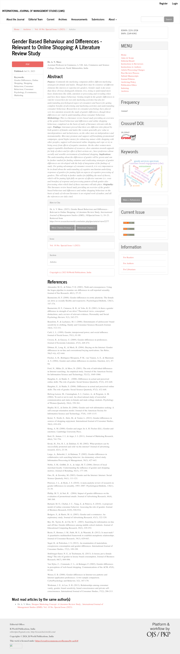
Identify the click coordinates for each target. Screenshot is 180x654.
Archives (62, 19)
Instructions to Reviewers (132, 63)
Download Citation (85, 227)
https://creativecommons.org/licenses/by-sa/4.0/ (56, 640)
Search (169, 19)
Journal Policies (128, 79)
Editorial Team (36, 19)
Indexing (125, 88)
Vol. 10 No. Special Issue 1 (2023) (50, 29)
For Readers (128, 257)
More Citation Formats (62, 227)
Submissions (98, 19)
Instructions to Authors (131, 66)
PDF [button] (28, 64)
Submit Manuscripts (130, 75)
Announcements (79, 19)
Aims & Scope (127, 57)
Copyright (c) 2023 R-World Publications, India (70, 272)
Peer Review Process (130, 72)
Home (16, 29)
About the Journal (15, 19)
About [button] (112, 19)
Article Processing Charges (133, 69)
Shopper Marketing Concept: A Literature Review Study (56, 604)
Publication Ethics (129, 84)
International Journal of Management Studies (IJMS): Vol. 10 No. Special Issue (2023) (60, 605)
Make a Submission (131, 199)
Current (50, 19)
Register (163, 3)
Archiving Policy (128, 81)
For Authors (128, 263)
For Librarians (129, 269)
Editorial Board (127, 60)
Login (175, 3)
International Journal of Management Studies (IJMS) (33, 11)
